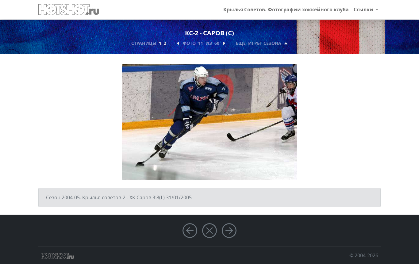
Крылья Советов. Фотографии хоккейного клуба (286, 9)
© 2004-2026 (363, 255)
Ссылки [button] (364, 9)
